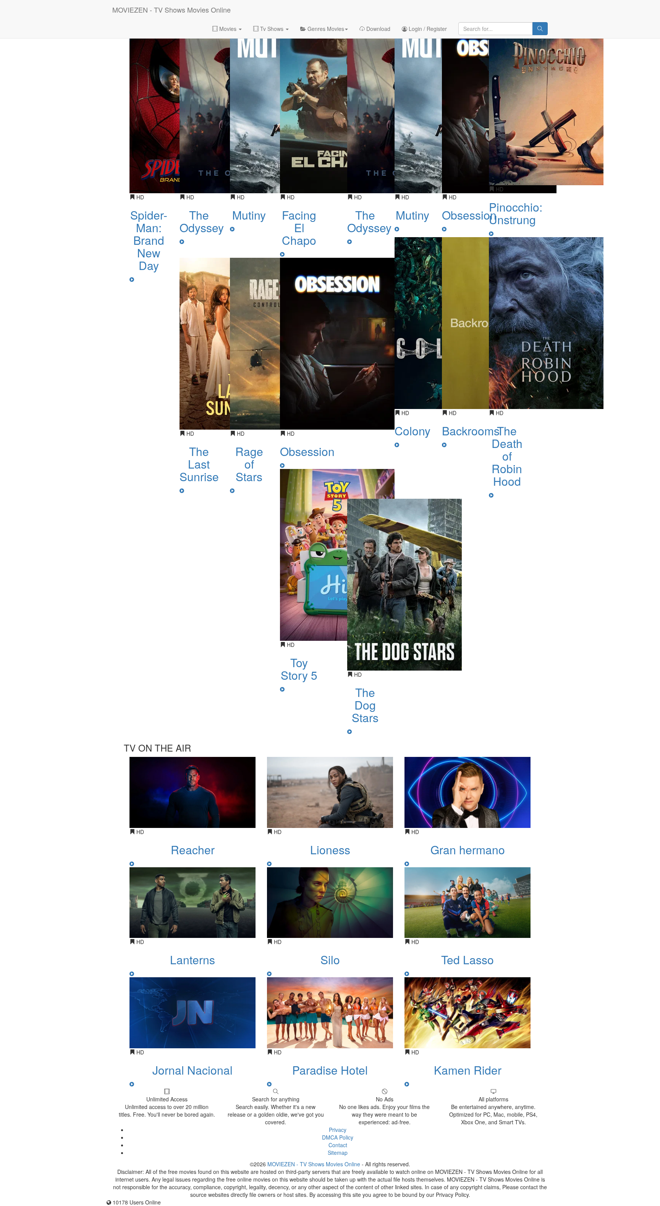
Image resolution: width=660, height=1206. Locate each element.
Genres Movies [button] (325, 28)
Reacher (193, 849)
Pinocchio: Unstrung (515, 213)
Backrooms (471, 430)
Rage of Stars (249, 464)
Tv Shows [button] (272, 28)
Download (377, 28)
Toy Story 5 (299, 668)
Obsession (307, 451)
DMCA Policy (337, 1137)
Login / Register (427, 28)
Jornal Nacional (192, 1070)
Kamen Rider (467, 1070)
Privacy (337, 1129)
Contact (337, 1145)
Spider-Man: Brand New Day (148, 240)
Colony (412, 430)
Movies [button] (228, 28)
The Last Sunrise (199, 464)
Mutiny (249, 215)
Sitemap (338, 1152)
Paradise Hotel (330, 1070)
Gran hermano (467, 849)
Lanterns (192, 959)
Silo (330, 959)
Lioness (330, 849)
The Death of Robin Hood (507, 455)
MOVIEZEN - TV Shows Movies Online (171, 10)
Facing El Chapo (299, 227)
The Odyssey (202, 221)
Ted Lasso (467, 959)
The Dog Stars (365, 705)
